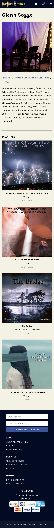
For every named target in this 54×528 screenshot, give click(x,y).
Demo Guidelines (15, 480)
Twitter (17, 78)
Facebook (6, 78)
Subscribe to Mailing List (27, 429)
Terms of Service (15, 461)
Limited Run (42, 524)
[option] (27, 47)
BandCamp (44, 78)
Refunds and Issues (16, 464)
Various (27, 197)
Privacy (10, 468)
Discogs (6, 81)
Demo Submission (15, 483)
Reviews (10, 445)
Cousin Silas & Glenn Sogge (27, 329)
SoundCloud (30, 78)
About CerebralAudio (17, 442)
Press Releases (14, 449)
